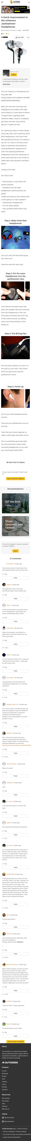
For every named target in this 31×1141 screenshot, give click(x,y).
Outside (4, 1087)
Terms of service (22, 1129)
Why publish (6, 1098)
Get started (5, 1101)
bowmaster (9, 564)
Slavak (8, 1024)
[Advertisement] (15, 9)
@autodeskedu (9, 1121)
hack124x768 (10, 874)
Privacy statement (9, 1131)
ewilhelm (9, 733)
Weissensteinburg (12, 964)
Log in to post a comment (15, 1042)
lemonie (8, 934)
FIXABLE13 (9, 783)
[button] (2, 2)
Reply (15, 578)
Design (4, 1076)
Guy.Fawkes (10, 678)
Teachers (5, 1090)
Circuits (13, 30)
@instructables (9, 1118)
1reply (5, 697)
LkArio (8, 605)
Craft (3, 1079)
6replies (6, 757)
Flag (5, 574)
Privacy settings (21, 1131)
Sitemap (4, 1106)
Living (4, 1084)
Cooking (4, 1082)
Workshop (5, 1074)
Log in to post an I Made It (15, 479)
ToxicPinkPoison (11, 764)
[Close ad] (28, 7)
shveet (8, 655)
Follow (13, 75)
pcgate (8, 584)
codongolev (10, 628)
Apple (19, 30)
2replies (6, 908)
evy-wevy (6, 30)
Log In (15, 551)
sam (7, 915)
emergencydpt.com (12, 704)
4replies (6, 994)
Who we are (5, 1109)
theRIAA (9, 1001)
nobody (8, 823)
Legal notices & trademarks (11, 1137)
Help (3, 1104)
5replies (6, 648)
